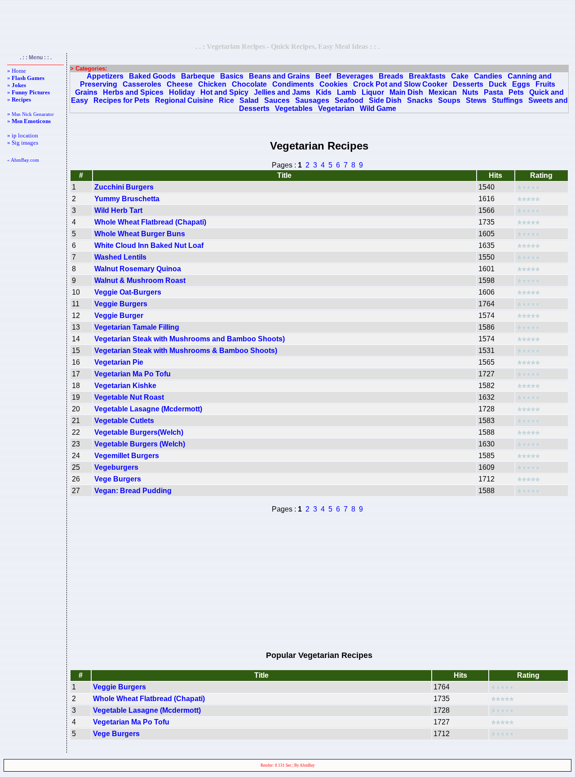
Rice (226, 100)
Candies (488, 76)
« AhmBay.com (23, 160)
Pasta (493, 92)
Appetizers (105, 76)
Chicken (212, 84)
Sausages (312, 100)
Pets (516, 92)
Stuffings (507, 100)
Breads (391, 76)
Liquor (373, 92)
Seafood (349, 100)
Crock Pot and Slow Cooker (400, 84)
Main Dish (406, 92)
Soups (449, 100)
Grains (86, 92)
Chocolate (249, 84)
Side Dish (385, 100)
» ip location (22, 135)
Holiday (182, 92)
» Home (16, 70)
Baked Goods (152, 76)
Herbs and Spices (133, 92)
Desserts (468, 84)
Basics (231, 76)
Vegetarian (336, 108)
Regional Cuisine (184, 100)
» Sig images (22, 142)
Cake (460, 76)
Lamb (346, 92)
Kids (324, 92)
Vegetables (294, 108)
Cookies (333, 84)
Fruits (545, 84)
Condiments (293, 84)
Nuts (470, 92)
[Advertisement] (287, 21)
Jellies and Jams (282, 92)
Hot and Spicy (224, 92)
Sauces (277, 100)
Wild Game (378, 108)
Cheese (180, 84)
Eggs (521, 84)
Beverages (354, 76)
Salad (249, 100)
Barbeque (198, 76)
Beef (323, 76)
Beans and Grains (279, 76)
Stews (476, 100)
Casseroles (142, 84)
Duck (498, 84)
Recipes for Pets (121, 100)
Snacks (420, 100)
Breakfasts (427, 76)
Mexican (443, 92)
